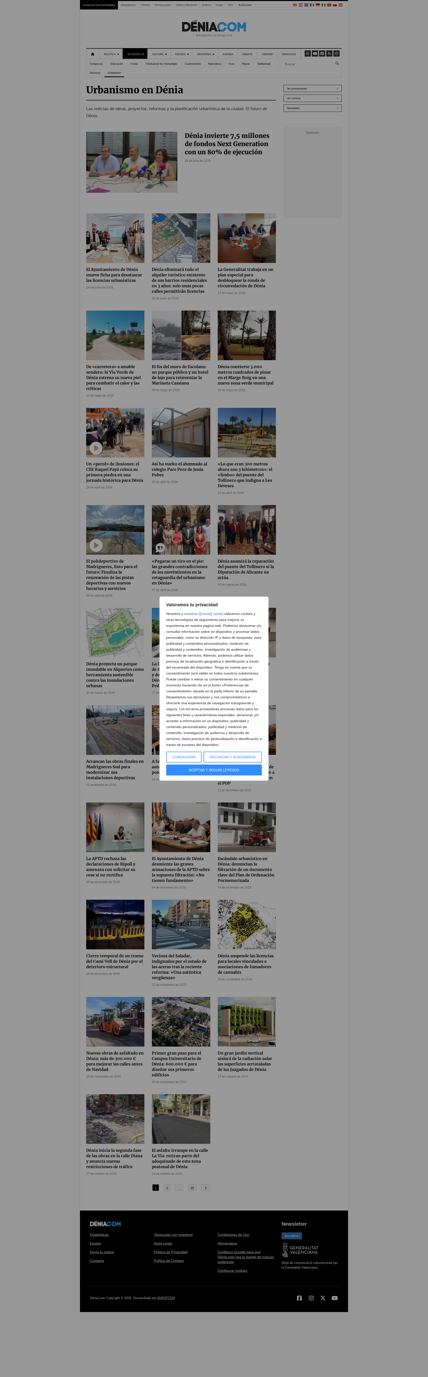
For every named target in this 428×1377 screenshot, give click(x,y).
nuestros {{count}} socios (203, 614)
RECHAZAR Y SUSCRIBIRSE (233, 757)
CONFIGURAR (184, 757)
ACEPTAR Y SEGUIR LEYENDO (214, 770)
